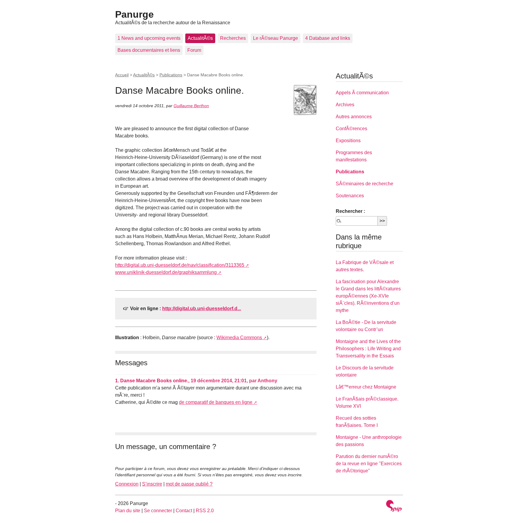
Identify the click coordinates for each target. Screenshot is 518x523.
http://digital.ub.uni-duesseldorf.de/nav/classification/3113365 (179, 265)
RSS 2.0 (205, 510)
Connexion (126, 483)
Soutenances (350, 195)
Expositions (348, 140)
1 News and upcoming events (149, 38)
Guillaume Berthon (191, 105)
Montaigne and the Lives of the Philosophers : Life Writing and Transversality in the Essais (368, 348)
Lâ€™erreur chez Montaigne (366, 386)
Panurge (134, 14)
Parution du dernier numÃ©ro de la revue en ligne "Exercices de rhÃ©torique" (369, 463)
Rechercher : (350, 211)
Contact (184, 510)
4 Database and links (327, 38)
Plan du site (127, 510)
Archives (345, 104)
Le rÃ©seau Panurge (275, 38)
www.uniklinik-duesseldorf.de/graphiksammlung (166, 272)
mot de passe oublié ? (189, 483)
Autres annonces (354, 116)
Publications (170, 74)
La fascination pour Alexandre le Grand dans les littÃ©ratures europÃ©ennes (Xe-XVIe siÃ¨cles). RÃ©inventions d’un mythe (368, 296)
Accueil (122, 74)
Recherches (233, 38)
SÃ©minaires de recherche (364, 183)
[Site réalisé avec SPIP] (394, 506)
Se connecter (158, 510)
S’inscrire (152, 483)
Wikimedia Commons (239, 337)
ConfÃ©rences (351, 128)
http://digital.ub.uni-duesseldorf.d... (201, 308)
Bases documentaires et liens (149, 50)
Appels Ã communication (362, 92)
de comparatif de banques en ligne (215, 402)
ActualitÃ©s (200, 38)
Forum (194, 50)
